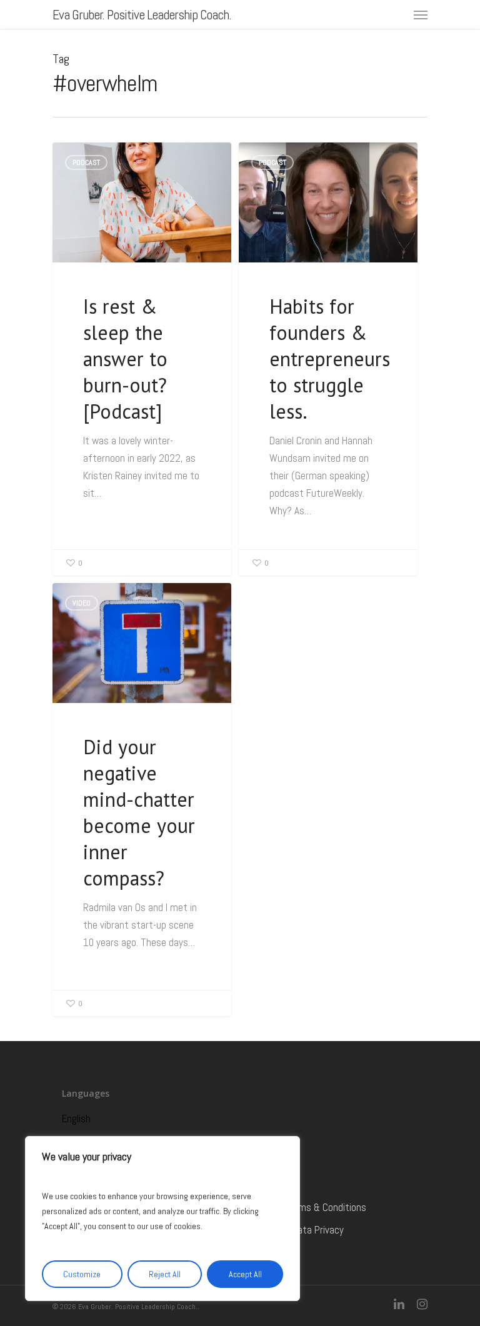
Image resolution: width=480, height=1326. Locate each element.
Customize (82, 1274)
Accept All (245, 1274)
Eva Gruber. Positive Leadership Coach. (141, 14)
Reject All (165, 1274)
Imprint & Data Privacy (297, 1230)
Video (81, 603)
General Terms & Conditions (308, 1207)
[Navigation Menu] (421, 14)
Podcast (86, 162)
